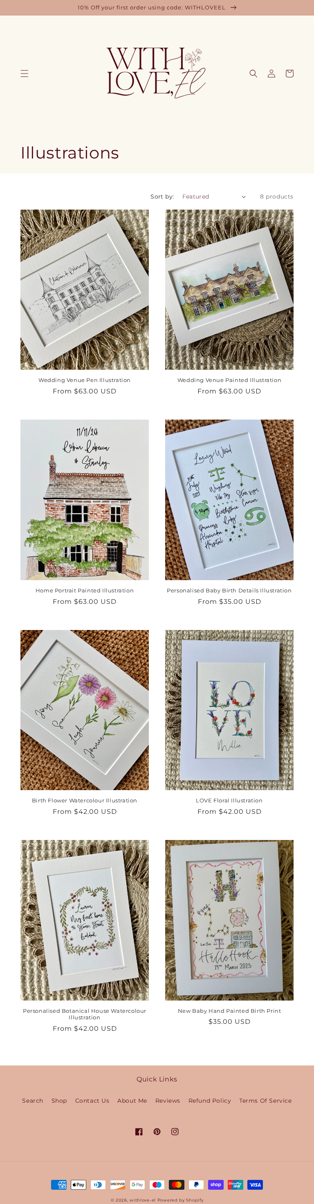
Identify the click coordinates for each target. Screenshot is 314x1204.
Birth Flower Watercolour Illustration (84, 800)
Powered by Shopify (180, 1200)
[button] (25, 74)
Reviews (167, 1100)
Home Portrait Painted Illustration (85, 590)
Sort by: (162, 196)
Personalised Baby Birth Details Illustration (229, 590)
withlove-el (143, 1200)
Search (32, 1100)
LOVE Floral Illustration (229, 800)
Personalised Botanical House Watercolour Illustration (84, 1014)
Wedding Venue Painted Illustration (229, 380)
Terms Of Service (265, 1100)
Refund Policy (209, 1100)
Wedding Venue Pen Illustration (84, 380)
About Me (132, 1100)
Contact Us (92, 1100)
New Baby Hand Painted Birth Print (229, 1010)
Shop (59, 1100)
